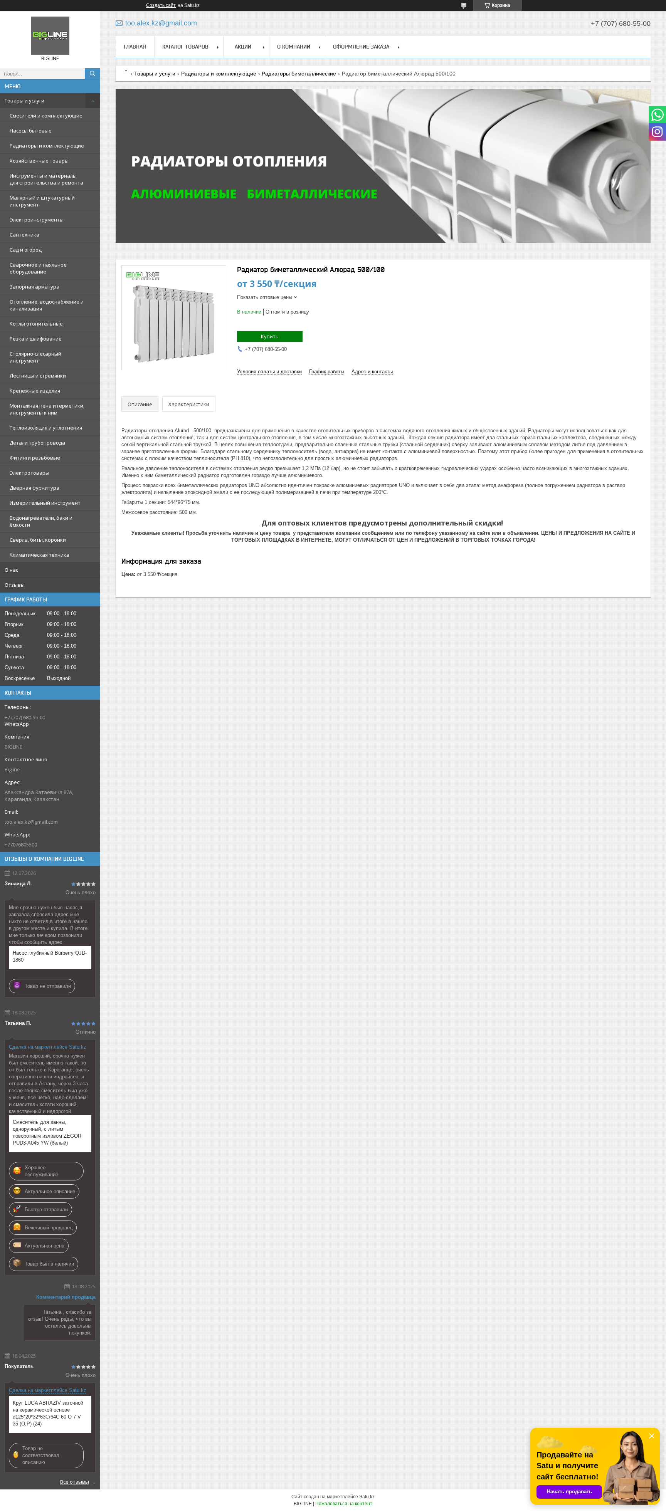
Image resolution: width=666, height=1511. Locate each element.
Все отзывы (74, 1481)
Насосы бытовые (31, 130)
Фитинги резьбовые (35, 457)
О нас (11, 569)
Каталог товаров (185, 47)
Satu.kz (367, 1496)
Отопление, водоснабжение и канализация (47, 305)
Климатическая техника (39, 554)
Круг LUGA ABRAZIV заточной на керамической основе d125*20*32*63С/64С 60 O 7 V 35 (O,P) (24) (48, 1413)
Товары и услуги (24, 100)
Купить (270, 336)
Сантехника (24, 234)
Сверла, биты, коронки (38, 539)
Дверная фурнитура (34, 487)
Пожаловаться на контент (343, 1503)
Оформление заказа (361, 47)
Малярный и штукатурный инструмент (42, 201)
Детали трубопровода (37, 442)
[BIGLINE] (50, 36)
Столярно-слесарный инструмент (35, 357)
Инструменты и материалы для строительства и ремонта (46, 179)
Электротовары (29, 472)
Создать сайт (161, 5)
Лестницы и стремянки (38, 375)
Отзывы (15, 584)
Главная (135, 47)
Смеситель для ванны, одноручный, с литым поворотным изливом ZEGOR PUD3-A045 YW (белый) (47, 1132)
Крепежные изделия (35, 390)
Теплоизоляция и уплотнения (46, 427)
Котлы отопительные (36, 323)
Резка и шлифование (36, 338)
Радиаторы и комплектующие (47, 145)
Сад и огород (26, 249)
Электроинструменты (37, 219)
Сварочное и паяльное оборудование (38, 268)
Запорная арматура (34, 286)
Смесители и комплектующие (46, 115)
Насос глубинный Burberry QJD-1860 (50, 956)
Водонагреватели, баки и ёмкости (41, 521)
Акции (243, 47)
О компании (293, 47)
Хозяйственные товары (39, 160)
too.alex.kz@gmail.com (31, 821)
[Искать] (92, 73)
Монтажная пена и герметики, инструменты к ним (47, 409)
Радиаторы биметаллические (299, 74)
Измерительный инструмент (45, 502)
